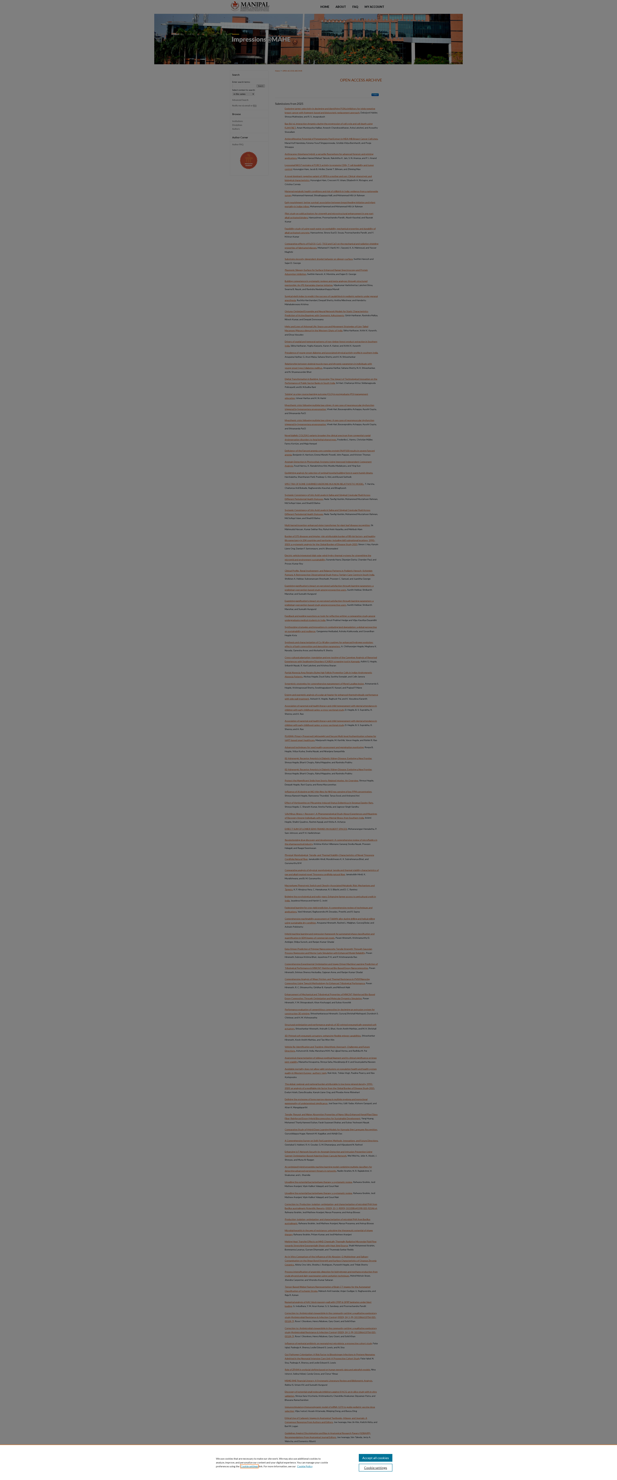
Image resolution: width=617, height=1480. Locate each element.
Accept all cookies (375, 1458)
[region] (308, 1462)
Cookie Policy (305, 1466)
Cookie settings (249, 1466)
